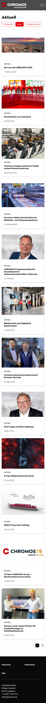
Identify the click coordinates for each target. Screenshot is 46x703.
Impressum (6, 665)
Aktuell (19, 24)
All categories (8, 24)
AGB (3, 673)
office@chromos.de (9, 697)
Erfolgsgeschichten (33, 24)
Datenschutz (30, 665)
